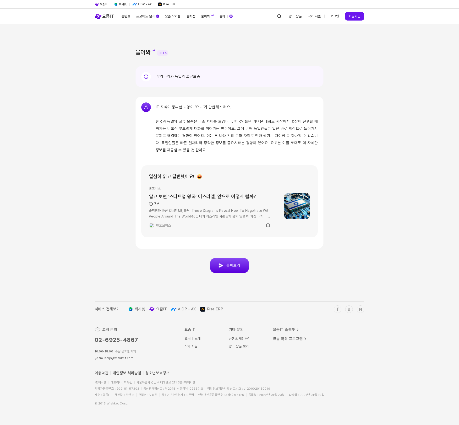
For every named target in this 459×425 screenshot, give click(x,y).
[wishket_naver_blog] (360, 309)
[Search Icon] (279, 16)
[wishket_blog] (349, 309)
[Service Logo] (104, 16)
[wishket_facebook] (337, 309)
